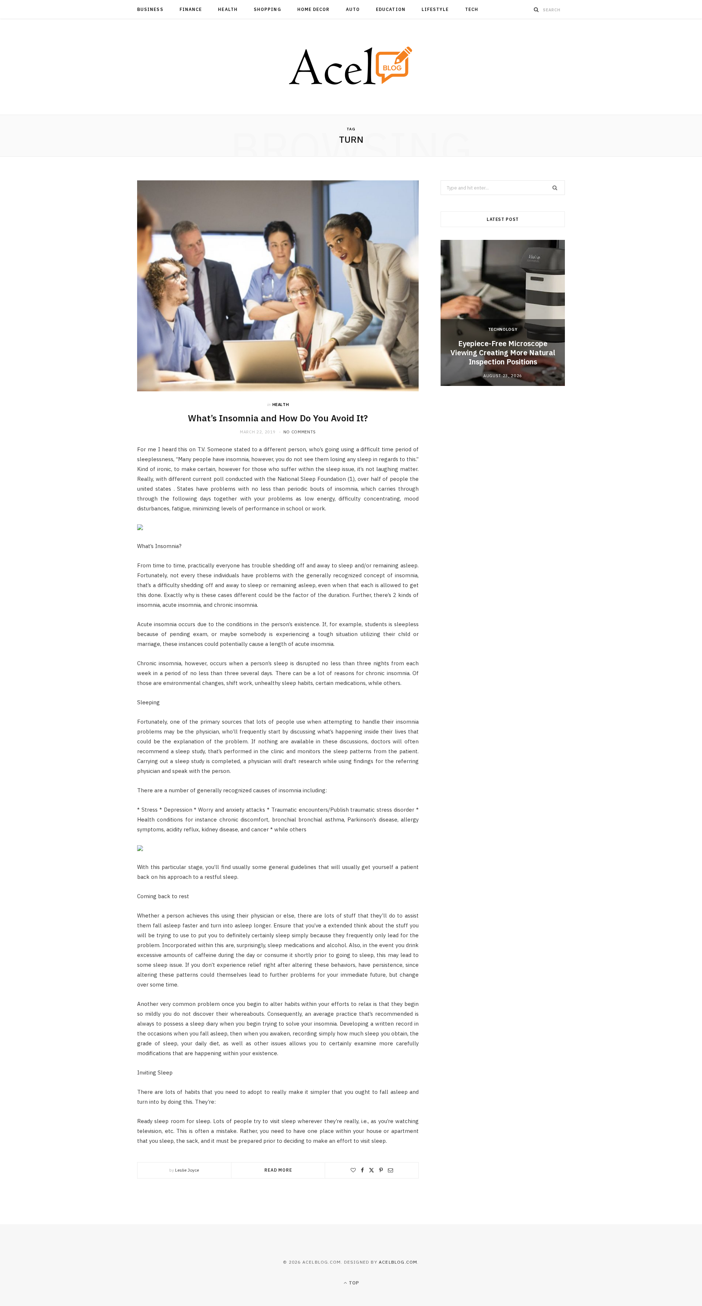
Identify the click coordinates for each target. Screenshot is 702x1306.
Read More (278, 1170)
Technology (503, 329)
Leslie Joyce (187, 1170)
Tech (471, 9)
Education (390, 9)
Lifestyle (435, 9)
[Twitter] (371, 1170)
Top (353, 1283)
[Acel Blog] (351, 67)
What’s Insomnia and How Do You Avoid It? (278, 418)
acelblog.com (398, 1262)
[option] (503, 313)
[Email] (390, 1170)
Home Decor (313, 9)
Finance (191, 9)
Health (227, 9)
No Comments (299, 431)
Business (150, 9)
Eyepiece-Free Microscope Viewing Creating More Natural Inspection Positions (502, 352)
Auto (353, 9)
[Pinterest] (381, 1170)
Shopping (267, 9)
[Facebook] (362, 1170)
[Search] (536, 9)
